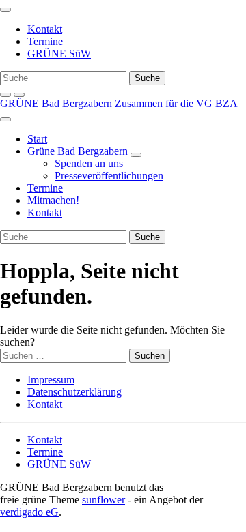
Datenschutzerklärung (74, 392)
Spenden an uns (89, 163)
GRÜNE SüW (59, 53)
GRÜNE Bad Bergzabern (57, 103)
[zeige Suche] (5, 95)
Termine (45, 41)
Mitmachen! (53, 200)
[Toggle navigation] (5, 10)
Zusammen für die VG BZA (176, 103)
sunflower (103, 499)
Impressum (50, 379)
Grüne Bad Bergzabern (77, 151)
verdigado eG (29, 512)
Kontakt (44, 29)
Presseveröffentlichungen (109, 175)
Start (37, 139)
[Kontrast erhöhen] (19, 95)
